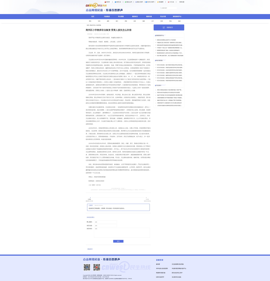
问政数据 (107, 16)
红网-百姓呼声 (160, 277)
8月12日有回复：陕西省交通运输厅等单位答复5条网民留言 (172, 78)
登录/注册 (181, 2)
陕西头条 (118, 2)
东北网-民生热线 (176, 277)
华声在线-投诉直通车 (162, 268)
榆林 (144, 21)
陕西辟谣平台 (177, 16)
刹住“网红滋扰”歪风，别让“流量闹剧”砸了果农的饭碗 (170, 55)
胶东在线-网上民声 (177, 272)
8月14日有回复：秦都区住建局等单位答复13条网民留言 (171, 72)
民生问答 (163, 16)
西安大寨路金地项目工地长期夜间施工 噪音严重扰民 (170, 90)
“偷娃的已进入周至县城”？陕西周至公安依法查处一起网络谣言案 (173, 42)
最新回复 (149, 16)
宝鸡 (99, 21)
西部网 (108, 2)
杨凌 (179, 21)
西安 (90, 21)
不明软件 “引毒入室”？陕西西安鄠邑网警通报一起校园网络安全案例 (174, 47)
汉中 (153, 21)
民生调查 (121, 16)
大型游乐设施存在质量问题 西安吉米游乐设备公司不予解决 (172, 105)
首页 (92, 16)
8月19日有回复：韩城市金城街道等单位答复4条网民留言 (171, 67)
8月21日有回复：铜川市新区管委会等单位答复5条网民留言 (172, 65)
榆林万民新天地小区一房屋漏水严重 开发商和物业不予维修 (172, 100)
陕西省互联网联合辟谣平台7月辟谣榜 (166, 40)
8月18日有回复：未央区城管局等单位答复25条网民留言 (171, 70)
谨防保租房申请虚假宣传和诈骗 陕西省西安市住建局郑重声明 (172, 45)
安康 (161, 21)
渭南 (126, 21)
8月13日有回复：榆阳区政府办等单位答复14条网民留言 (171, 75)
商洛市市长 (93, 25)
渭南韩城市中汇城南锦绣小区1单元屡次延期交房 (169, 103)
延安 (135, 21)
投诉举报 (98, 25)
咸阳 (108, 21)
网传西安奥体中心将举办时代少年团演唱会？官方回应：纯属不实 (173, 53)
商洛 (170, 21)
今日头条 (172, 2)
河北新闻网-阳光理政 (178, 264)
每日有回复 (159, 60)
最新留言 (135, 16)
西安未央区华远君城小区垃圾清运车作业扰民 (168, 92)
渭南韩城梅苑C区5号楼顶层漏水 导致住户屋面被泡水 (170, 97)
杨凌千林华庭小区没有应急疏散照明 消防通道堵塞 (169, 95)
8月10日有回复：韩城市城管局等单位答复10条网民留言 (171, 80)
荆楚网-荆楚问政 (160, 272)
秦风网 (158, 264)
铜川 (117, 21)
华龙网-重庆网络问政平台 (179, 268)
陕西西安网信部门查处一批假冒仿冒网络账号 (168, 50)
